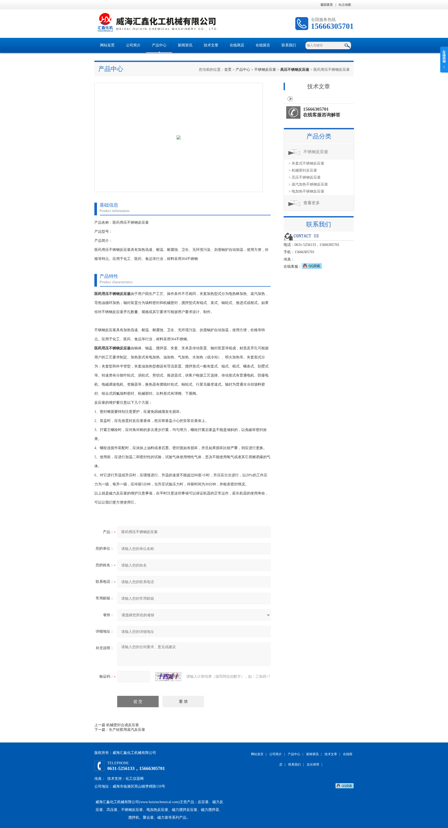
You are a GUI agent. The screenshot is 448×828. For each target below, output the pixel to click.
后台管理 (313, 764)
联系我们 (289, 45)
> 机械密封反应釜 (303, 170)
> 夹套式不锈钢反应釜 (306, 163)
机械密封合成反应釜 (122, 725)
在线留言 (263, 45)
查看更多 (311, 203)
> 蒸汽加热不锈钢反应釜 (308, 184)
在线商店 (237, 45)
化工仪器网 (134, 779)
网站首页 (107, 45)
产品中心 (159, 45)
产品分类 (318, 136)
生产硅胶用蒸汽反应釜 (127, 730)
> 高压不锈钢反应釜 (305, 177)
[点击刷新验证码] (168, 676)
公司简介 (133, 45)
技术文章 (211, 45)
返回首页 (326, 4)
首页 (228, 70)
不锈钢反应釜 (265, 70)
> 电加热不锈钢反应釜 (306, 191)
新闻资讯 (185, 45)
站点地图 (345, 4)
